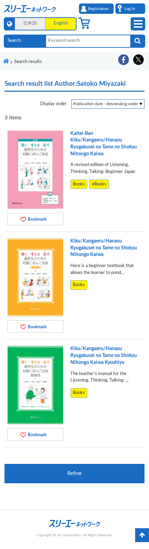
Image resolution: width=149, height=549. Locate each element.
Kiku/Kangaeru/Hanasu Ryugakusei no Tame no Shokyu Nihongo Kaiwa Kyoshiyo (103, 355)
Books (79, 184)
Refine (74, 473)
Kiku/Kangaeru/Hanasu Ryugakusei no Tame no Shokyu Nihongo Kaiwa (103, 248)
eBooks (99, 184)
